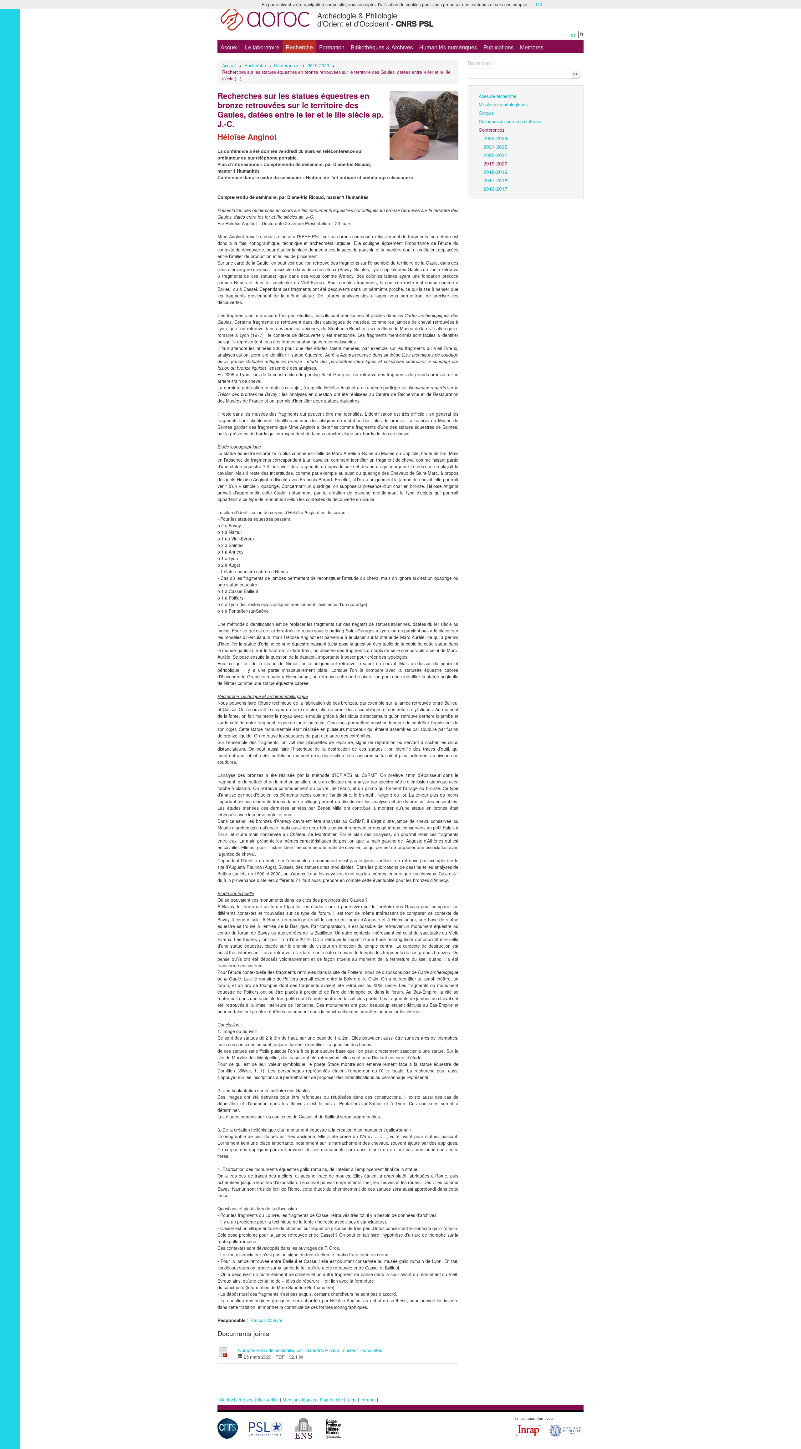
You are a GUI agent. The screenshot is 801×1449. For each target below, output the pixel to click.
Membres (531, 47)
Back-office (268, 1399)
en (574, 34)
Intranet (368, 1399)
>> (575, 73)
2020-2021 (495, 154)
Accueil (230, 47)
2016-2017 (495, 188)
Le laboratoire (262, 47)
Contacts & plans (236, 1399)
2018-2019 (495, 171)
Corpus (486, 112)
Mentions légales (299, 1399)
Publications (498, 47)
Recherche (299, 47)
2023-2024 (495, 137)
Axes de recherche (497, 96)
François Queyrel (266, 1320)
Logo (352, 1399)
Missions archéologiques (503, 104)
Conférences (286, 65)
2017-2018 (495, 180)
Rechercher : (480, 63)
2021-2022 (495, 146)
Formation (331, 47)
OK (539, 4)
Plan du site (331, 1399)
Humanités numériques (448, 47)
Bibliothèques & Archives (382, 47)
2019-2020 (318, 65)
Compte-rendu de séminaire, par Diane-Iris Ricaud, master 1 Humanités (310, 1350)
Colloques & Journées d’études (510, 121)
